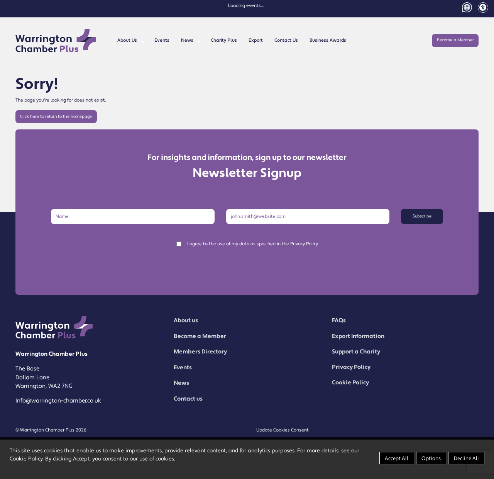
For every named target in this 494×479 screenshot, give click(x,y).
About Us (127, 40)
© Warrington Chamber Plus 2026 (50, 430)
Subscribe (422, 216)
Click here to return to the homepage (56, 116)
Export (256, 40)
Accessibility (483, 7)
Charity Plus (224, 40)
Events (161, 40)
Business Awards (328, 40)
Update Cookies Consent (282, 430)
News (187, 40)
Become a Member (455, 40)
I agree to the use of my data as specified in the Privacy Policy (252, 243)
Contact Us (286, 40)
